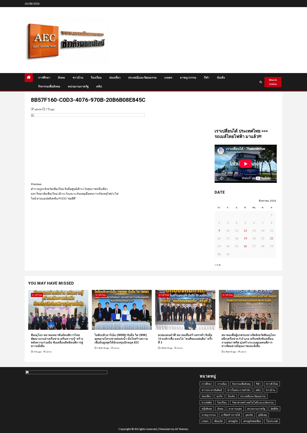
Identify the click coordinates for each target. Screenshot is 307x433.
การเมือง (222, 383)
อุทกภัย (249, 414)
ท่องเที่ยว (114, 77)
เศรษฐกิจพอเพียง (252, 421)
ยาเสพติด (207, 402)
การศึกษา (44, 77)
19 (245, 238)
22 (271, 238)
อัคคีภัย (274, 408)
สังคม (61, 77)
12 (245, 230)
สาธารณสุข (235, 408)
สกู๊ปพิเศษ (207, 408)
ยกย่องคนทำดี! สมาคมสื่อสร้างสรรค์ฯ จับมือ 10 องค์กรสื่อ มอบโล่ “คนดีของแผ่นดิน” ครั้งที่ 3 (185, 338)
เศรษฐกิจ (233, 421)
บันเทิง (221, 77)
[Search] (261, 82)
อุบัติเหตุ (262, 414)
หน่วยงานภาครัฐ (78, 86)
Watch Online (273, 82)
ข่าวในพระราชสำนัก (238, 390)
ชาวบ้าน (78, 77)
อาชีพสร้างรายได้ (230, 414)
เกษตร (168, 77)
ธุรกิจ (219, 396)
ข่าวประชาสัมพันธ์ (212, 390)
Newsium (165, 429)
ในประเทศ (272, 421)
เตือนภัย (218, 421)
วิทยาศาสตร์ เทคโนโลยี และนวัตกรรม (253, 402)
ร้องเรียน (96, 77)
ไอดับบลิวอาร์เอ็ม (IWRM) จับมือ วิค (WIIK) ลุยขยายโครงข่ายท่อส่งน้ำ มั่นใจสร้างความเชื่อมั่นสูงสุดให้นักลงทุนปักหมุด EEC (121, 338)
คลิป (99, 86)
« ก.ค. (218, 264)
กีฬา (206, 77)
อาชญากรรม (188, 77)
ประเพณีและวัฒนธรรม (142, 77)
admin (38, 109)
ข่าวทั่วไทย (37, 295)
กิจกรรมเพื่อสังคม (49, 86)
